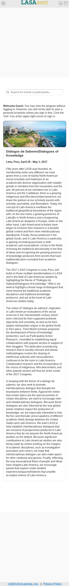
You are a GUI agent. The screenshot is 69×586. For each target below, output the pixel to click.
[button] (3, 3)
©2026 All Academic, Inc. (23, 583)
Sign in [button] (65, 3)
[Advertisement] (34, 42)
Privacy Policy (52, 583)
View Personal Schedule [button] (60, 3)
